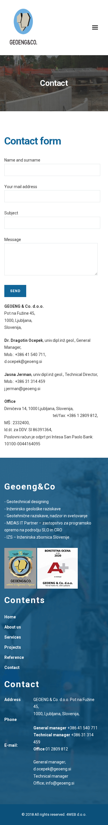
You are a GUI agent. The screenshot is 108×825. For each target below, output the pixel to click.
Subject (11, 213)
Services (12, 637)
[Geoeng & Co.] (23, 27)
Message (12, 239)
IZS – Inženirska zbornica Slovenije (38, 537)
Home (10, 617)
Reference (14, 657)
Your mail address (20, 186)
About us (12, 627)
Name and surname (22, 160)
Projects (12, 647)
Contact (12, 667)
